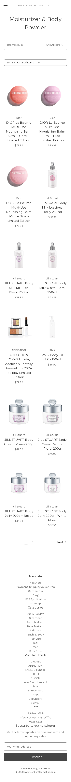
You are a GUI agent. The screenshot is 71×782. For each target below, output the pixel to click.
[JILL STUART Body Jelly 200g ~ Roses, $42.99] (19, 483)
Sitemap (35, 603)
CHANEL (36, 661)
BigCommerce (42, 768)
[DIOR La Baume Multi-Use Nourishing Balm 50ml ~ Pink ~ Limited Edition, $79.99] (19, 174)
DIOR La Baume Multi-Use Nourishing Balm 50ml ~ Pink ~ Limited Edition (19, 212)
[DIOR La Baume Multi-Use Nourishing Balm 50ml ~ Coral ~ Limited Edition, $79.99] (19, 94)
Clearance (35, 618)
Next (60, 542)
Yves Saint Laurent (35, 682)
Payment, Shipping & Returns (35, 587)
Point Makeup (35, 622)
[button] (35, 45)
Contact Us (35, 591)
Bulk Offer (35, 651)
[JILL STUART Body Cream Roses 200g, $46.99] (19, 411)
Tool (35, 643)
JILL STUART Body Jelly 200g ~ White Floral (52, 515)
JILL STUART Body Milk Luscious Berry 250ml (52, 207)
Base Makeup (35, 626)
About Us (35, 582)
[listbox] (29, 63)
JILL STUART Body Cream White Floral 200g (52, 444)
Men (35, 647)
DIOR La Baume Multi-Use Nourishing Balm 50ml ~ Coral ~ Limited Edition (19, 131)
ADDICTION (35, 665)
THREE (36, 674)
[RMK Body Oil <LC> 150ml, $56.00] (52, 326)
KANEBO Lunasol (35, 670)
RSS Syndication (35, 599)
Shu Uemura (35, 690)
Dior (35, 686)
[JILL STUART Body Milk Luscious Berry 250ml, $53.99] (52, 174)
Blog (35, 595)
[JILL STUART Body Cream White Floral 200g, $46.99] (52, 411)
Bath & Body (35, 634)
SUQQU (35, 678)
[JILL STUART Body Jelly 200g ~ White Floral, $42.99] (52, 483)
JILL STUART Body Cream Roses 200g (18, 442)
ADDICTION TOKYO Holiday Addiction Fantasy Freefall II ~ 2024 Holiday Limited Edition (19, 366)
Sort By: (11, 62)
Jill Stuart (35, 698)
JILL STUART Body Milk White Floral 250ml (52, 287)
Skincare (35, 630)
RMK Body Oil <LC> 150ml (52, 357)
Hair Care (35, 638)
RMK (35, 694)
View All (35, 703)
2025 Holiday (35, 614)
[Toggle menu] (5, 5)
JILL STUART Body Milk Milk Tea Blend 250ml (19, 287)
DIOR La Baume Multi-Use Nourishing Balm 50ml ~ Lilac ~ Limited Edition (52, 131)
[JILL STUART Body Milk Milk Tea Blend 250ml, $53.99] (19, 255)
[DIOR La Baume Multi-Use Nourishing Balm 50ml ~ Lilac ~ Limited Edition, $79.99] (52, 94)
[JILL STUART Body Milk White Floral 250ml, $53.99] (52, 255)
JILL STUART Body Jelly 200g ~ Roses (19, 513)
